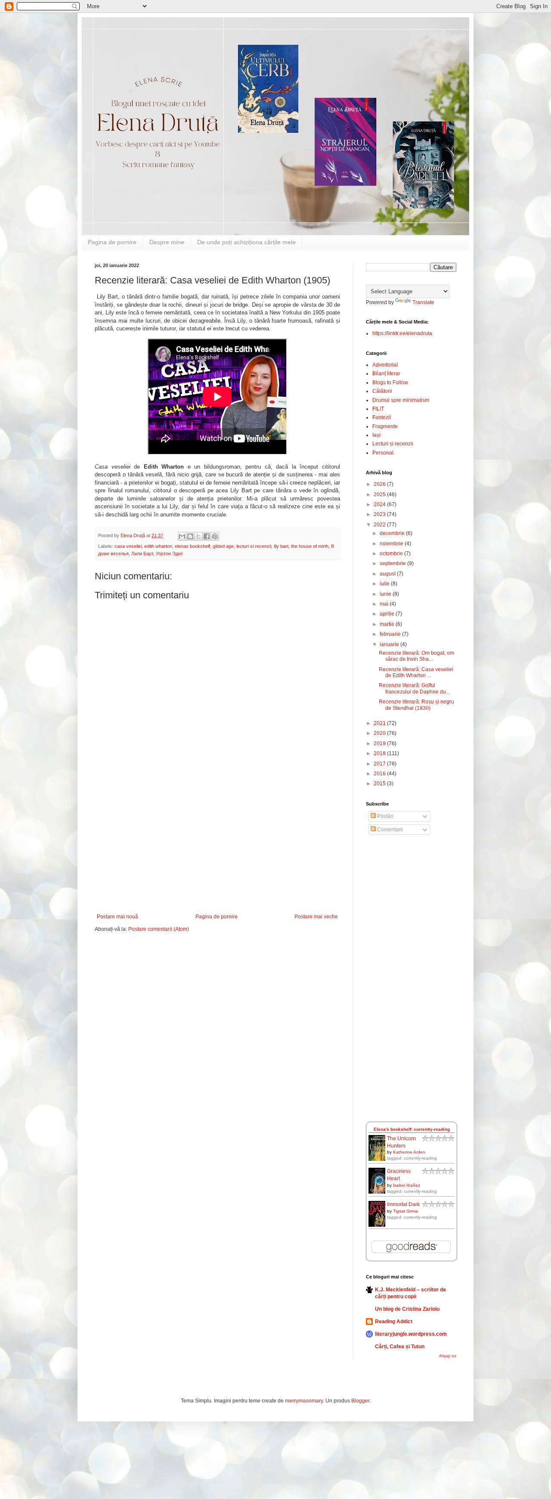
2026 (380, 484)
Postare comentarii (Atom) (158, 929)
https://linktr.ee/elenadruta (402, 333)
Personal (382, 453)
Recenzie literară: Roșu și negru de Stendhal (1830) (416, 705)
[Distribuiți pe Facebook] (206, 536)
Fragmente (385, 426)
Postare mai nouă (117, 917)
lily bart (281, 546)
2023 (380, 514)
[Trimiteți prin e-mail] (182, 536)
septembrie (393, 563)
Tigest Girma (405, 1211)
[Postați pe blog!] (190, 536)
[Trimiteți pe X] (198, 536)
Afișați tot (447, 1356)
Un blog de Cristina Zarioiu (407, 1309)
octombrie (392, 553)
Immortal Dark (403, 1204)
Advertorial (385, 365)
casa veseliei (128, 546)
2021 (380, 723)
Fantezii (381, 417)
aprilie (388, 614)
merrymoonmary (304, 1401)
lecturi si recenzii (253, 546)
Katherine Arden (409, 1152)
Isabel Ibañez (406, 1185)
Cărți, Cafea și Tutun (399, 1347)
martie (388, 624)
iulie (385, 584)
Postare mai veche (316, 917)
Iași (376, 435)
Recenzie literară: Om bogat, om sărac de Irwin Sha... (416, 656)
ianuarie (390, 644)
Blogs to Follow (390, 382)
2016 (380, 774)
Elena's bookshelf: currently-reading (412, 1129)
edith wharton (158, 546)
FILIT (378, 409)
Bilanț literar (386, 373)
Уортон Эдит (169, 553)
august (388, 574)
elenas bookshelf (192, 546)
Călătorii (382, 391)
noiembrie (392, 544)
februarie (391, 634)
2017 (380, 764)
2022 (380, 525)
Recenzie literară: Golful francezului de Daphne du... (414, 688)
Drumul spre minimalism (400, 400)
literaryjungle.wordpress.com (411, 1334)
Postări (384, 816)
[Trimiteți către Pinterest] (214, 536)
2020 (380, 733)
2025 (380, 494)
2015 (380, 784)
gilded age (223, 546)
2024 (380, 504)
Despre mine (166, 242)
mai (385, 604)
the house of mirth (309, 546)
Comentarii (389, 830)
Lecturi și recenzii (392, 444)
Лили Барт (142, 553)
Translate (423, 302)
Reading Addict (393, 1322)
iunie (386, 594)
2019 (380, 743)
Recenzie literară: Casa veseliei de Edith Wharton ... (416, 672)
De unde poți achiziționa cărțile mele (246, 242)
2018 (380, 753)
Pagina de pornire (112, 242)
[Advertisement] (217, 849)
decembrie (393, 533)
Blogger (360, 1401)
